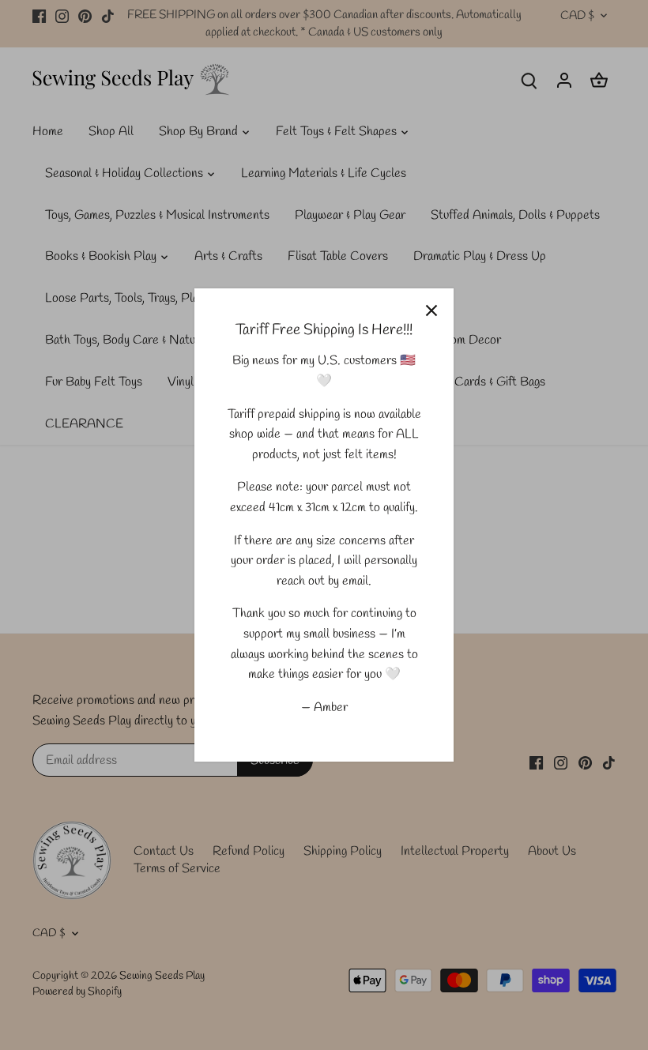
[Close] (431, 310)
